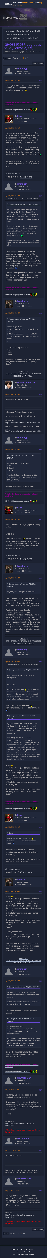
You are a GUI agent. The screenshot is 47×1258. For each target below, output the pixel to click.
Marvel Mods (11, 17)
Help (13, 1249)
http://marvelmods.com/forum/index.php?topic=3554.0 (19, 1124)
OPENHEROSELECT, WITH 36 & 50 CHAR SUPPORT (23, 374)
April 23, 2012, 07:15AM (12, 519)
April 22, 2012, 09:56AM (12, 128)
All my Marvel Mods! (12, 174)
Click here (26, 177)
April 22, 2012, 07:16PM (12, 394)
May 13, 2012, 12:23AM (12, 1191)
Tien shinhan (23, 1138)
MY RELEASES (23, 372)
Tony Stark (22, 301)
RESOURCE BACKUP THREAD (23, 376)
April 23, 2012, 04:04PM (12, 578)
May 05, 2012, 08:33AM (12, 1150)
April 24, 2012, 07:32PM (12, 981)
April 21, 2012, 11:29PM (12, 80)
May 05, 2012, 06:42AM (12, 1090)
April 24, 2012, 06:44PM (12, 891)
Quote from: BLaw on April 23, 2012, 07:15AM (23, 670)
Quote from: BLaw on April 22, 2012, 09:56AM (23, 204)
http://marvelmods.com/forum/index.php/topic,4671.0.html (25, 423)
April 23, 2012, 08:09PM (12, 661)
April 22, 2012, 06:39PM (12, 313)
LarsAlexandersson (26, 382)
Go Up (6, 1233)
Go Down (7, 58)
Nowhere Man (24, 1077)
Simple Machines (29, 1254)
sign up (19, 5)
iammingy (22, 68)
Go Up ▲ (32, 1249)
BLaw (20, 116)
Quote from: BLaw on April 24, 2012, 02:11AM (23, 987)
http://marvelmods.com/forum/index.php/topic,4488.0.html (25, 431)
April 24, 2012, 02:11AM (12, 827)
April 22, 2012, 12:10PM (12, 196)
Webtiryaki (27, 1252)
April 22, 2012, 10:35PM (12, 449)
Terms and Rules (22, 1249)
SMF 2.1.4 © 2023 (18, 1254)
